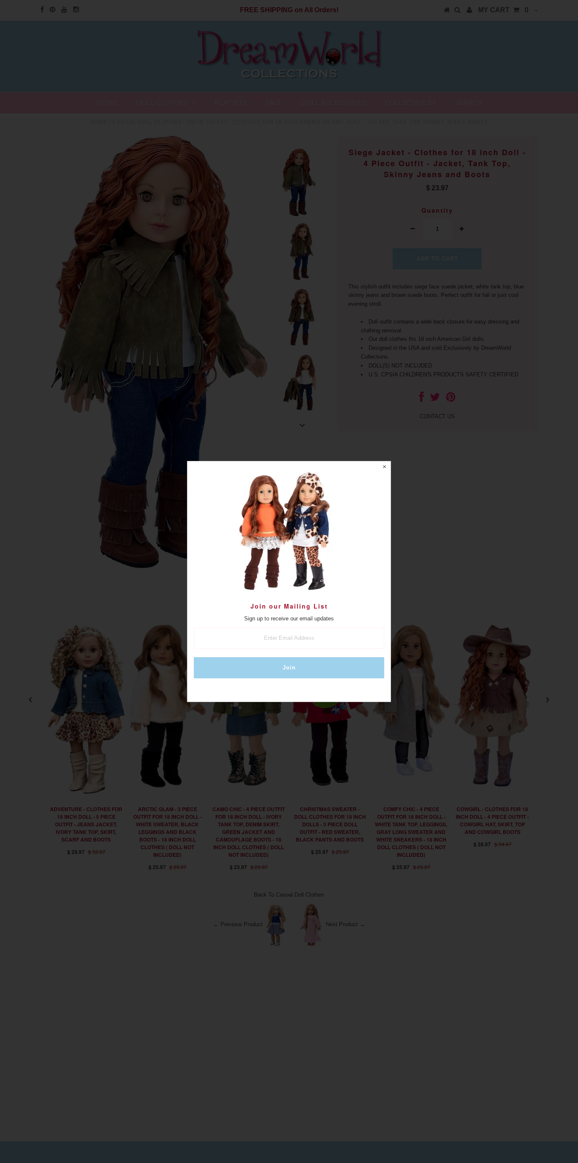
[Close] (384, 467)
